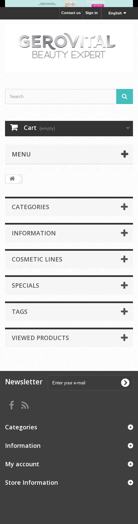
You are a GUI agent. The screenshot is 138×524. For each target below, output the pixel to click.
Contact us (71, 13)
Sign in (91, 13)
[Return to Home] (12, 179)
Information (34, 233)
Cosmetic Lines (37, 259)
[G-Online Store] (69, 48)
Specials (25, 285)
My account (22, 464)
